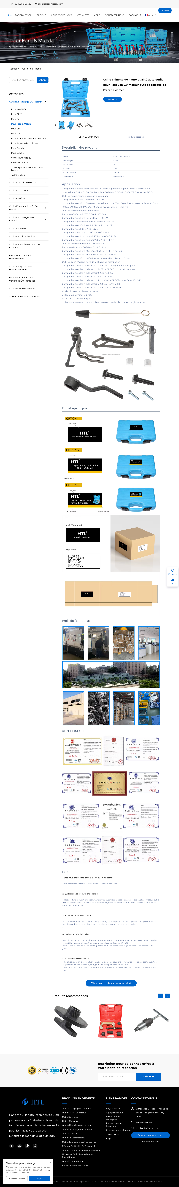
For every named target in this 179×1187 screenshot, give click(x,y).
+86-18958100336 (22, 4)
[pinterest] (35, 1146)
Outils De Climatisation (22, 236)
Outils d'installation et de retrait (23, 208)
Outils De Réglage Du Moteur (53, 46)
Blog (108, 1138)
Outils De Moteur (18, 190)
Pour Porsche (18, 148)
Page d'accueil (23, 15)
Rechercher (42, 80)
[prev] (55, 125)
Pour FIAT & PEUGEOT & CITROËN (28, 138)
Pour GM (15, 128)
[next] (95, 125)
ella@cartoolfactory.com (50, 4)
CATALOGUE (112, 1134)
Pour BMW (17, 114)
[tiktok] (27, 1146)
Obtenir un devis (165, 11)
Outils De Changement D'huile (22, 219)
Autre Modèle (18, 175)
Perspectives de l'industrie (113, 1124)
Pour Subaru (17, 153)
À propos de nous (114, 1112)
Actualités (83, 15)
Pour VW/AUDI (18, 109)
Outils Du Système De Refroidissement (21, 268)
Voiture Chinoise (19, 162)
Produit (41, 15)
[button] (160, 996)
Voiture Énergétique (22, 158)
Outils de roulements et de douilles (24, 246)
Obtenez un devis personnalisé (111, 983)
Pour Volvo (16, 133)
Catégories (16, 94)
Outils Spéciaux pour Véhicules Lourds (27, 168)
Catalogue (135, 15)
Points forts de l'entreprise (113, 1118)
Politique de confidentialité (145, 1181)
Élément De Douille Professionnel (20, 257)
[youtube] (19, 1146)
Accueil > (14, 68)
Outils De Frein (17, 228)
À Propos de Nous (61, 15)
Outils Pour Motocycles (22, 288)
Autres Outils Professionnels (24, 296)
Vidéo (97, 15)
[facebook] (11, 1146)
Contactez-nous (114, 15)
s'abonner (149, 1076)
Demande (112, 99)
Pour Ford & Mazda (79, 46)
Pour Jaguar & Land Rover (24, 143)
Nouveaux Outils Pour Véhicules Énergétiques (22, 279)
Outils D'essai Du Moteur (22, 182)
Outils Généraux (18, 198)
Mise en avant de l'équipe (118, 1130)
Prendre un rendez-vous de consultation (150, 1136)
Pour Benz (16, 119)
